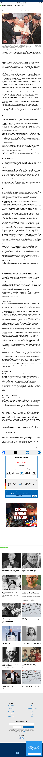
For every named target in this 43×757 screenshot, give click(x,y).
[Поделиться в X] (15, 452)
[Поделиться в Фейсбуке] (3, 452)
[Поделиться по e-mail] (39, 452)
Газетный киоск (21, 0)
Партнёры (32, 714)
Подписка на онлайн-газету (31, 708)
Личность (15, 550)
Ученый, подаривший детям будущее (9, 593)
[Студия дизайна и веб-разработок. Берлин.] (21, 752)
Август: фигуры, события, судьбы (31, 619)
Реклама (32, 711)
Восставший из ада (7, 643)
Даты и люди (4, 5)
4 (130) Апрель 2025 (17, 5)
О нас (32, 705)
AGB (15, 749)
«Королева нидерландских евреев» (31, 643)
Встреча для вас (10, 550)
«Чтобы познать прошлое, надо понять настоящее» (10, 665)
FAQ (32, 713)
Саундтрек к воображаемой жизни (11, 686)
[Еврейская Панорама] (21, 3)
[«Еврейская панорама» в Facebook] (20, 738)
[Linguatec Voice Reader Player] (7, 3)
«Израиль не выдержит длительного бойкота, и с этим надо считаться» (30, 594)
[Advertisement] (21, 535)
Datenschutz (20, 749)
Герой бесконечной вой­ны (29, 664)
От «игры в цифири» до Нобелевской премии (8, 620)
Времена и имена (9, 5)
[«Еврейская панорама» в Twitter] (23, 738)
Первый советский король (29, 570)
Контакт (32, 716)
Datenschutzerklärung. (25, 731)
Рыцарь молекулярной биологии (10, 570)
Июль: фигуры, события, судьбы (30, 686)
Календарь (19, 550)
